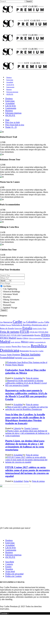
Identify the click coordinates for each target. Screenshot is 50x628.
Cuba (46, 322)
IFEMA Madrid (8, 338)
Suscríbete (9, 562)
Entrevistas (10, 543)
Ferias (26, 481)
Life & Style (10, 547)
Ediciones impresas (13, 555)
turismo (18, 357)
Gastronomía (27, 335)
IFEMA (45, 334)
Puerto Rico (16, 346)
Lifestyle (17, 428)
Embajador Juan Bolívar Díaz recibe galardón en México (25, 371)
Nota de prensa (32, 378)
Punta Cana (26, 346)
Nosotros (9, 569)
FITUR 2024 (43, 332)
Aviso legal (10, 571)
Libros (25, 338)
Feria (44, 328)
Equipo (8, 566)
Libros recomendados (35, 338)
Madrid (5, 341)
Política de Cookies (13, 576)
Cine (24, 322)
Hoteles (37, 335)
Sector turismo (30, 354)
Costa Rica (40, 322)
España (27, 328)
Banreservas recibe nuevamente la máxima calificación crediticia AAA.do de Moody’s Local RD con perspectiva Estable (26, 395)
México (25, 341)
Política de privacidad (14, 574)
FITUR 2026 (16, 335)
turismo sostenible (28, 358)
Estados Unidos (37, 328)
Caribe (17, 322)
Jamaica (19, 338)
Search (4, 310)
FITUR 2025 (5, 335)
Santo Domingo (13, 354)
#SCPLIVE (10, 557)
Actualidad (18, 378)
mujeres (17, 342)
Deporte (8, 325)
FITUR (24, 331)
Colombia (31, 321)
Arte (1, 322)
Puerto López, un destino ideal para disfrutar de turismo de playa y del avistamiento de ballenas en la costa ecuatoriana (24, 445)
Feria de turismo (9, 331)
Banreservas (7, 322)
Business (9, 552)
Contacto (9, 564)
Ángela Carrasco (31, 428)
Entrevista (18, 328)
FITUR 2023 (34, 332)
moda (12, 342)
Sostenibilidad (7, 357)
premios (8, 346)
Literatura (46, 338)
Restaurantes (24, 351)
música (31, 342)
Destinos (9, 540)
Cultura (3, 325)
